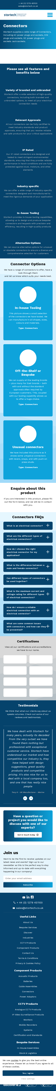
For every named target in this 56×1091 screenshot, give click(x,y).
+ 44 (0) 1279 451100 (28, 3)
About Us (28, 922)
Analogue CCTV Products (28, 1009)
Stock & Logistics (28, 1053)
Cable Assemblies (28, 986)
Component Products (28, 948)
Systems (28, 1030)
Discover (28, 932)
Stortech (15, 15)
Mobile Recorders (28, 1025)
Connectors (28, 991)
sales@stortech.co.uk (28, 6)
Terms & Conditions (28, 958)
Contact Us (28, 953)
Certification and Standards (28, 1035)
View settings (28, 1078)
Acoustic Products (28, 976)
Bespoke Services (28, 927)
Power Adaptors (28, 996)
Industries (28, 937)
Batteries (27, 981)
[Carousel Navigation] (28, 798)
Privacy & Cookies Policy (28, 963)
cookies (14, 1060)
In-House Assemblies (28, 1048)
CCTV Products (28, 943)
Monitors (28, 1020)
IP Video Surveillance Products (28, 1014)
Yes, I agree (28, 1073)
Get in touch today (26, 835)
